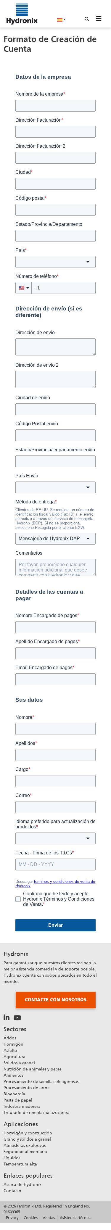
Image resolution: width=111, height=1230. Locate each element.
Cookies (31, 1217)
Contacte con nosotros (55, 999)
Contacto (12, 1190)
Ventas (49, 1217)
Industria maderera (22, 1106)
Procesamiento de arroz (26, 1087)
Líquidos (12, 1157)
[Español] (61, 19)
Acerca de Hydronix (22, 1184)
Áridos (10, 1038)
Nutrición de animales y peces (32, 1069)
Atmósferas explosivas (25, 1145)
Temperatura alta (20, 1164)
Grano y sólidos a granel (27, 1139)
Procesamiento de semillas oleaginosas (41, 1081)
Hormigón (13, 1044)
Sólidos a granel (19, 1062)
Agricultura (14, 1056)
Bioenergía (14, 1093)
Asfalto (10, 1050)
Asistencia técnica (75, 1217)
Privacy (12, 1217)
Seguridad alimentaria (25, 1151)
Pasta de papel (18, 1100)
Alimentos (13, 1075)
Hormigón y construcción (28, 1133)
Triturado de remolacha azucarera (37, 1112)
